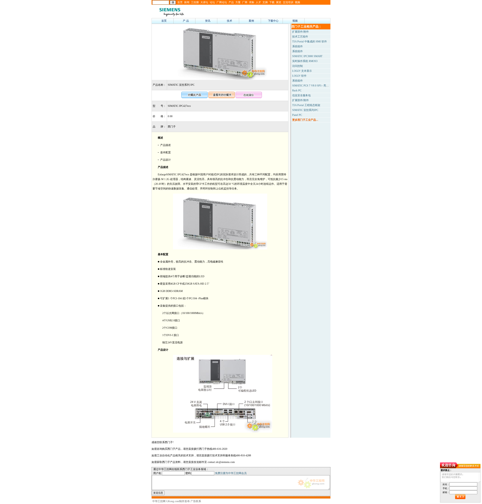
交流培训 (288, 2)
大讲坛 (204, 2)
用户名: (157, 473)
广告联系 (196, 501)
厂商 (244, 2)
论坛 (212, 2)
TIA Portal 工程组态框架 (306, 105)
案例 (251, 20)
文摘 (265, 2)
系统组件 (297, 46)
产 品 (186, 20)
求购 (251, 2)
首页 (180, 2)
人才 (258, 2)
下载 (272, 2)
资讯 (207, 20)
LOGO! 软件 (299, 75)
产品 (231, 2)
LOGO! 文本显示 (302, 70)
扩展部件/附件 (300, 31)
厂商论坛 (222, 2)
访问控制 (297, 66)
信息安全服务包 (301, 95)
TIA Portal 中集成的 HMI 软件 (309, 41)
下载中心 (273, 20)
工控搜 (195, 2)
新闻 (186, 2)
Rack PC (296, 90)
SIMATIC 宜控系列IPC (305, 110)
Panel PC (297, 115)
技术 (229, 20)
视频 (297, 2)
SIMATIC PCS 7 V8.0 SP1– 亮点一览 (313, 85)
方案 (238, 2)
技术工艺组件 (300, 36)
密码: (188, 473)
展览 (278, 2)
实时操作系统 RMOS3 (304, 61)
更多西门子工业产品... (305, 119)
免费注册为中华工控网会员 (231, 473)
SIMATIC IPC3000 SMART (307, 56)
